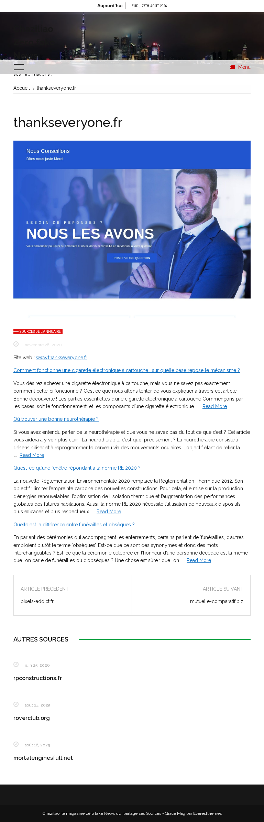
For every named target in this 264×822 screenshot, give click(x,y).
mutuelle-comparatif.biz (216, 601)
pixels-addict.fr (37, 601)
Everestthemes (207, 813)
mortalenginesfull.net (43, 758)
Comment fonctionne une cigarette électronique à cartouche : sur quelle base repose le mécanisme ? (126, 370)
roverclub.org (31, 718)
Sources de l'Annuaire (40, 331)
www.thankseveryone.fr (61, 357)
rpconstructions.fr (37, 678)
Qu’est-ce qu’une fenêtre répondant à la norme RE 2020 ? (77, 468)
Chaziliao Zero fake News (34, 42)
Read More (214, 406)
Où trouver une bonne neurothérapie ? (56, 419)
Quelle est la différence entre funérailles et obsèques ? (74, 524)
